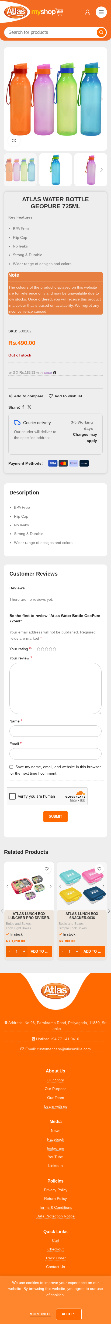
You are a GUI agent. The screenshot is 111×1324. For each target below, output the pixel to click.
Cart (55, 1240)
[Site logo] (33, 11)
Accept (69, 1314)
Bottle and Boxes (18, 924)
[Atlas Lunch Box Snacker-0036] (82, 886)
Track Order (55, 1258)
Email (15, 743)
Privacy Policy (55, 1190)
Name (15, 721)
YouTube (55, 1157)
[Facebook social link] (23, 407)
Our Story (55, 1080)
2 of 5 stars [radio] (42, 649)
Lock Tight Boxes (18, 928)
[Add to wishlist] (46, 869)
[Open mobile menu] (101, 12)
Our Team (55, 1097)
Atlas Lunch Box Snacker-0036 (81, 916)
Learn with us (55, 1106)
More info (40, 1314)
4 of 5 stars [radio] (50, 649)
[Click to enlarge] (14, 141)
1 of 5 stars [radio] (38, 649)
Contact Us (55, 1266)
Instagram (55, 1148)
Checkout (55, 1249)
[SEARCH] (101, 32)
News (55, 1130)
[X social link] (29, 407)
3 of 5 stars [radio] (46, 649)
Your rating (20, 649)
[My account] (87, 12)
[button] (9, 99)
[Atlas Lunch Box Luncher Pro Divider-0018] (29, 886)
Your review (20, 658)
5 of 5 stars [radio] (55, 649)
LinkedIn (55, 1165)
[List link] (55, 1026)
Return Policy (55, 1198)
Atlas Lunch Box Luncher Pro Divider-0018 (29, 918)
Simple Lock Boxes (73, 928)
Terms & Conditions (55, 1207)
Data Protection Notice (55, 1216)
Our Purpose (56, 1089)
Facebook (55, 1139)
